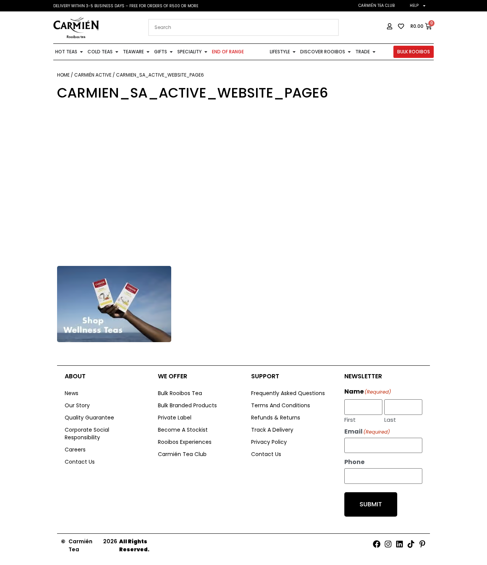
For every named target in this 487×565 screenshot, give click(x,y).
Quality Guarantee (89, 417)
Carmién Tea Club (376, 5)
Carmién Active (92, 75)
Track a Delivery (272, 430)
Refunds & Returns (275, 417)
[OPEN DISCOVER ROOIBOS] (349, 51)
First (350, 419)
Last (390, 419)
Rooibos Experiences (185, 442)
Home (63, 75)
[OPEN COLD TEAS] (117, 51)
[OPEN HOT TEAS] (81, 51)
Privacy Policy (269, 442)
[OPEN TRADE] (374, 51)
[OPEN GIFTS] (171, 51)
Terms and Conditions (280, 405)
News (71, 393)
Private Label (174, 417)
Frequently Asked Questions (288, 393)
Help (414, 5)
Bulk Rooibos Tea (180, 393)
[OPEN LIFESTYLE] (294, 51)
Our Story (77, 405)
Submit (371, 504)
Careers (75, 449)
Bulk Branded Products (187, 405)
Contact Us (80, 462)
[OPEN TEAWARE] (148, 51)
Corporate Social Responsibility (87, 433)
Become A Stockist (183, 430)
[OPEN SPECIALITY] (206, 51)
